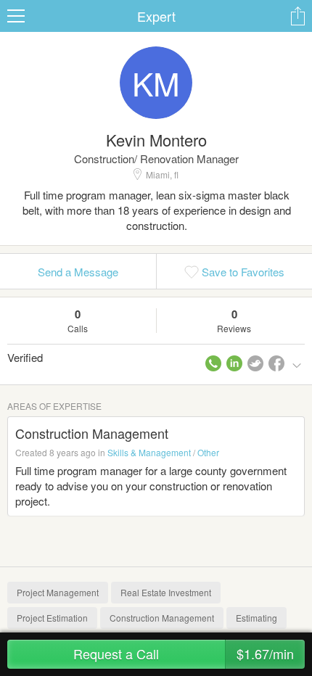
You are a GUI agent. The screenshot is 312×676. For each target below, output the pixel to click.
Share (297, 16)
